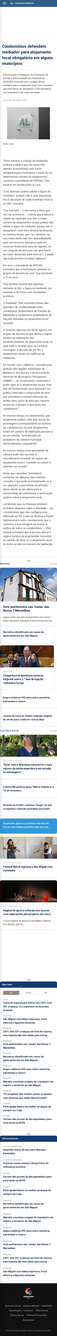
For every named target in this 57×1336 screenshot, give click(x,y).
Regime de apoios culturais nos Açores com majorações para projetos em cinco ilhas (27, 914)
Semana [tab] (28, 993)
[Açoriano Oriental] (28, 1299)
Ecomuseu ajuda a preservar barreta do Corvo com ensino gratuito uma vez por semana (26, 827)
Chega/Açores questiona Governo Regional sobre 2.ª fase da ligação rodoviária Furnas (23, 679)
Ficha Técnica (42, 1310)
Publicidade (46, 1306)
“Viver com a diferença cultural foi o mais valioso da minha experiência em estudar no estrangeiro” (27, 768)
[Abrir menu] (4, 3)
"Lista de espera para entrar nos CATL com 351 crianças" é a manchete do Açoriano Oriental (27, 1006)
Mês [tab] (45, 993)
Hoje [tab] (11, 993)
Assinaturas (28, 1320)
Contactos (28, 1310)
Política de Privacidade (36, 1315)
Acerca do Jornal (13, 1306)
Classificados (15, 1310)
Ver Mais (53, 564)
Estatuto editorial (31, 1306)
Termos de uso (17, 1315)
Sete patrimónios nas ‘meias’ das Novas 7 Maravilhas (26, 608)
